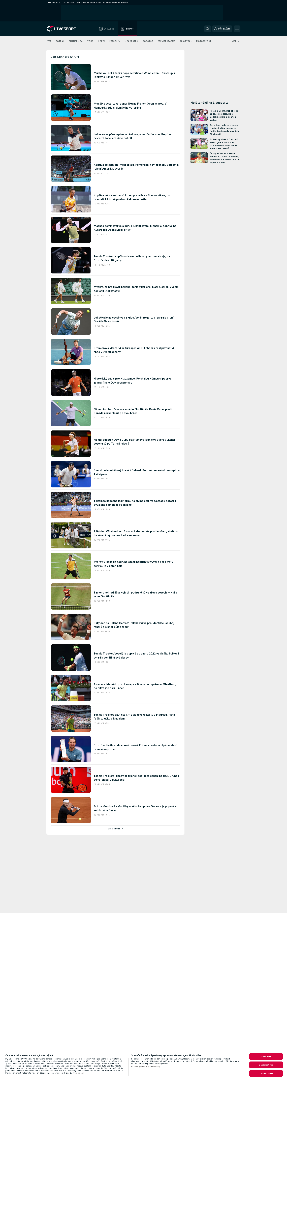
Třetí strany (78, 1073)
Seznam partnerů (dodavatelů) (145, 1067)
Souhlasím (266, 1056)
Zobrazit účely (266, 1073)
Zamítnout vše (266, 1065)
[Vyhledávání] (207, 28)
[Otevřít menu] (237, 28)
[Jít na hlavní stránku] (65, 29)
